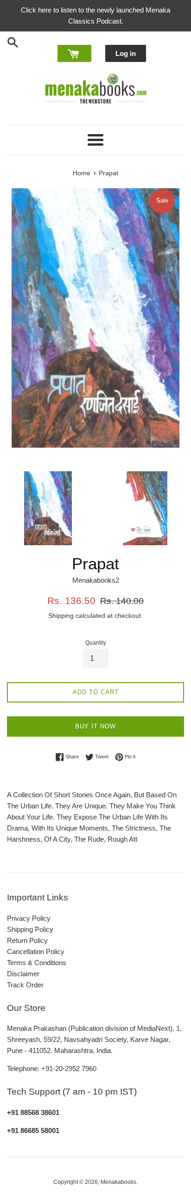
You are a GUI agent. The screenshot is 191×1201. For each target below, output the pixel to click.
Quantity (95, 643)
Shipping (61, 615)
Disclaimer (23, 974)
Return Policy (27, 940)
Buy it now (95, 726)
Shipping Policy (30, 929)
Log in (125, 53)
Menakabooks (118, 1182)
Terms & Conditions (36, 963)
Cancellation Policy (35, 951)
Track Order (25, 985)
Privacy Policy (29, 918)
